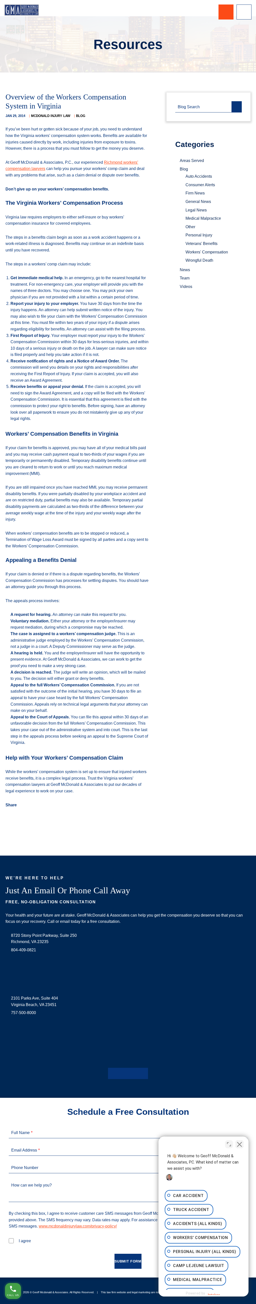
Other (190, 227)
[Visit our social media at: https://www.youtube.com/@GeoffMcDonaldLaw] (136, 1073)
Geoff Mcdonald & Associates (50, 1292)
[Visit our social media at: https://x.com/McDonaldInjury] (120, 1073)
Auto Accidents (199, 176)
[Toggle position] (229, 1144)
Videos (186, 286)
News (185, 270)
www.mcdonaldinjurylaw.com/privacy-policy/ (78, 1226)
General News (198, 201)
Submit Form (128, 1261)
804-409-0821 (23, 950)
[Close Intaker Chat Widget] (240, 1144)
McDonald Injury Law (50, 116)
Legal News (196, 210)
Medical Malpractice (203, 218)
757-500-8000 (23, 1013)
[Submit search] (237, 106)
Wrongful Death (199, 260)
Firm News (195, 193)
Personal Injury (199, 235)
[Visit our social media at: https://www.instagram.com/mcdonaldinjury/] (128, 1073)
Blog (80, 116)
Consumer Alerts (200, 185)
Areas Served (192, 160)
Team (185, 278)
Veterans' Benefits (202, 243)
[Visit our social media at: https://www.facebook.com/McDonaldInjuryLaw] (112, 1073)
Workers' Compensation (207, 252)
